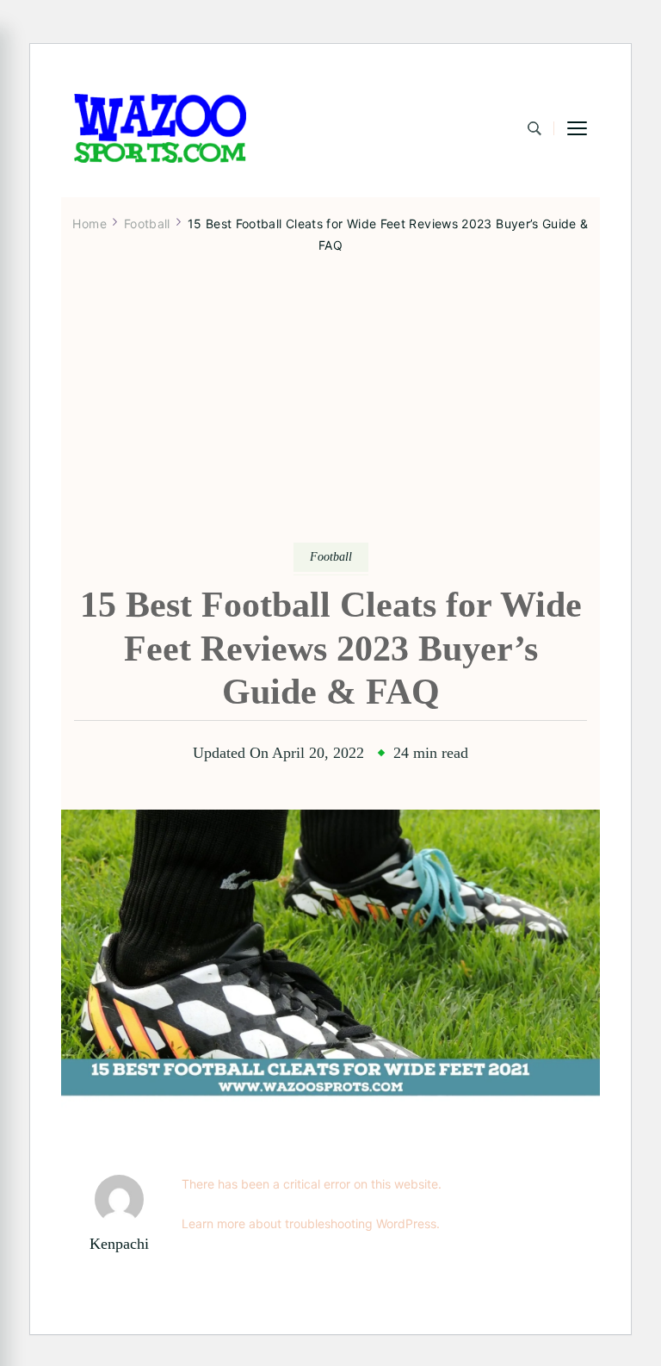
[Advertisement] (330, 412)
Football (331, 556)
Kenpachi (119, 1243)
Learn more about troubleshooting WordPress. (311, 1223)
